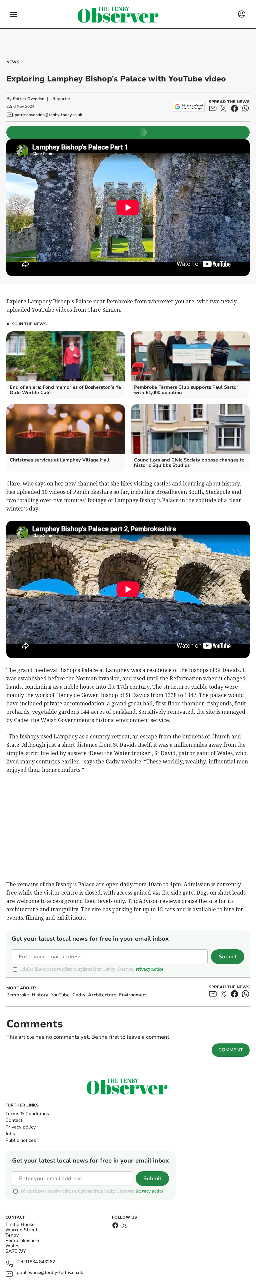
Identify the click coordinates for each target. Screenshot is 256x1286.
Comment (230, 1050)
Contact (13, 1120)
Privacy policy (20, 1127)
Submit (228, 956)
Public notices (20, 1140)
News (12, 62)
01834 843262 (39, 1262)
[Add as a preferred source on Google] (189, 107)
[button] (13, 14)
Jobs (10, 1134)
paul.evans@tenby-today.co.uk (50, 1273)
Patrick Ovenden (28, 98)
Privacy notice (149, 969)
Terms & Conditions (27, 1113)
